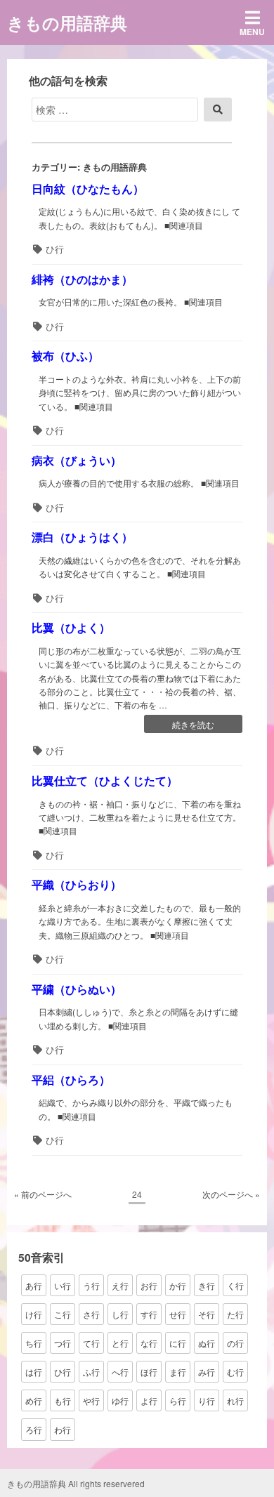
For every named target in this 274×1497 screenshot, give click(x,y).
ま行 (177, 1372)
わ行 (62, 1429)
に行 (177, 1343)
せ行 (177, 1314)
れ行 (235, 1400)
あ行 (33, 1285)
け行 (33, 1314)
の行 (235, 1343)
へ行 (120, 1372)
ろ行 (33, 1429)
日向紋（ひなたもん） (88, 188)
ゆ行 (120, 1400)
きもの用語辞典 (67, 22)
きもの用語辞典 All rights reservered (76, 1483)
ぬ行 (206, 1343)
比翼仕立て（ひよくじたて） (105, 780)
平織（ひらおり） (77, 884)
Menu (252, 31)
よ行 (149, 1400)
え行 (120, 1285)
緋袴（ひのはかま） (82, 279)
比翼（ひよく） (71, 627)
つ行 (62, 1343)
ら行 (177, 1400)
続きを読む (192, 725)
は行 (33, 1372)
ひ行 (55, 249)
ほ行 (149, 1372)
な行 (149, 1343)
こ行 (62, 1314)
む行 (235, 1372)
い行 (62, 1285)
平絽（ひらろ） (71, 1079)
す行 (149, 1314)
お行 (149, 1285)
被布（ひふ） (65, 356)
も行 (62, 1400)
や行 (91, 1400)
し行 (120, 1314)
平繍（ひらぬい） (77, 989)
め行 (33, 1400)
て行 (91, 1343)
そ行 (206, 1314)
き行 (206, 1285)
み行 (206, 1372)
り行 (206, 1400)
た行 (235, 1314)
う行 (91, 1285)
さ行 (91, 1314)
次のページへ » (231, 1194)
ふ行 (91, 1372)
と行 (120, 1343)
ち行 (33, 1343)
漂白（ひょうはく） (82, 537)
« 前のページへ (43, 1194)
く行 (235, 1285)
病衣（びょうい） (77, 460)
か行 (177, 1285)
